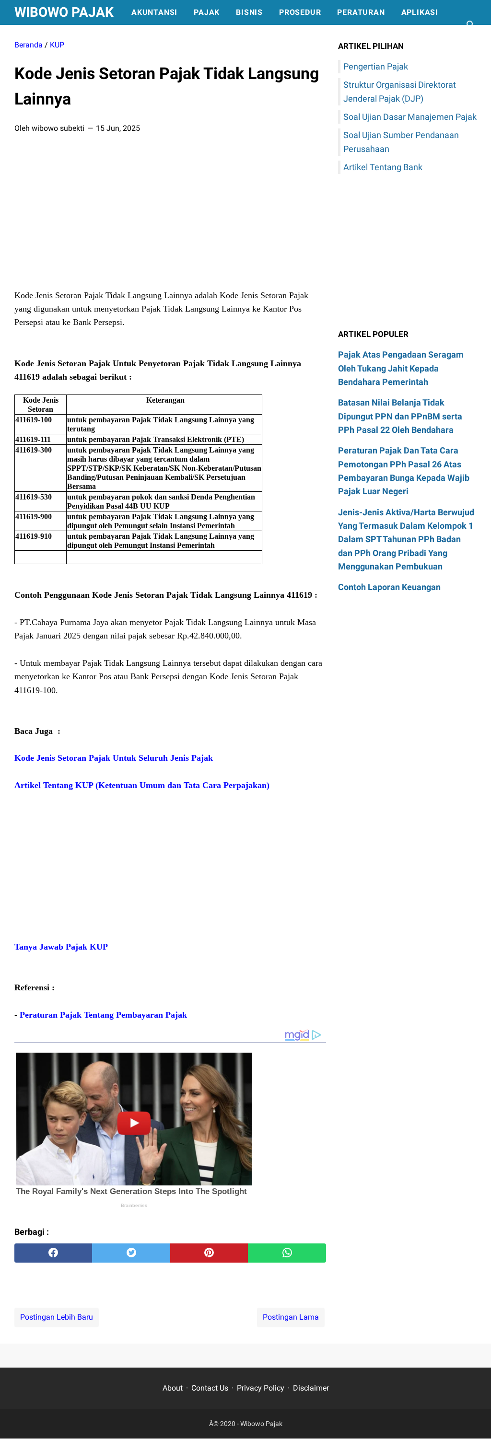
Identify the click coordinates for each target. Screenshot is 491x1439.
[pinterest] (209, 1253)
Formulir (43, 37)
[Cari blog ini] (471, 25)
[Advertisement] (170, 214)
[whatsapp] (287, 1253)
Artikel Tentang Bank (382, 167)
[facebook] (53, 1253)
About (173, 1388)
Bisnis (249, 12)
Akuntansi (154, 12)
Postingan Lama (291, 1317)
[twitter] (131, 1253)
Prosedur (300, 12)
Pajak (207, 12)
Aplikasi (419, 12)
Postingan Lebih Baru (56, 1317)
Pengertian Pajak (375, 66)
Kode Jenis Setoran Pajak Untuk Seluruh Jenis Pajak (113, 758)
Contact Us (209, 1388)
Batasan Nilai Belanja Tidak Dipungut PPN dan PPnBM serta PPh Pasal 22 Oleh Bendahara (400, 416)
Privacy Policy (260, 1388)
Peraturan (361, 12)
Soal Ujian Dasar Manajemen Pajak (410, 117)
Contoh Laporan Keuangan (389, 587)
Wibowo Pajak (64, 12)
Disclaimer (311, 1388)
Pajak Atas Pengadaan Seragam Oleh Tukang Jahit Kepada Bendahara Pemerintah (401, 368)
